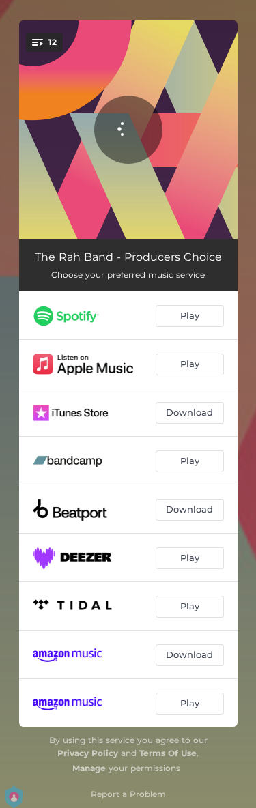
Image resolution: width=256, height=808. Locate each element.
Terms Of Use (168, 753)
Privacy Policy (87, 753)
